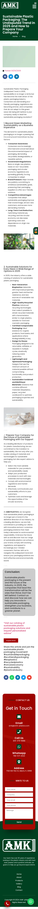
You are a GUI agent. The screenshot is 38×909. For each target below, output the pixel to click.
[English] (36, 230)
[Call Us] (19, 731)
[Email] (19, 716)
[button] (35, 3)
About (19, 877)
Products (19, 880)
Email (19, 723)
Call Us (19, 738)
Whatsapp (19, 753)
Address (19, 768)
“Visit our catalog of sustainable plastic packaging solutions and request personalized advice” (17, 628)
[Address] (19, 761)
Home (19, 874)
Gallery (19, 883)
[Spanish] (36, 232)
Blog (19, 887)
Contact (19, 890)
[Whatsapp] (19, 746)
